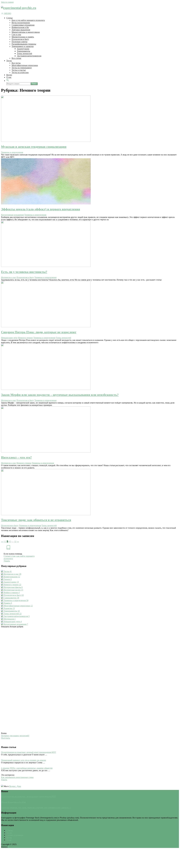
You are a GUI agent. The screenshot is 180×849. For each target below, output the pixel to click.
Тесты (9, 60)
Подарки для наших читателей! (15, 736)
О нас (8, 77)
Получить (5, 738)
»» (18, 541)
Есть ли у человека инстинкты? (24, 272)
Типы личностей (24, 53)
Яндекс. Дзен (15, 786)
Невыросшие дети (9, 338)
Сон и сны (16, 34)
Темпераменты (23, 51)
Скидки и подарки (14, 835)
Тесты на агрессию (20, 72)
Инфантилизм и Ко (20, 27)
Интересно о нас (8, 277)
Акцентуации (23, 49)
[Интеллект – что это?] (90, 429)
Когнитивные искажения (12, 215)
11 (15, 541)
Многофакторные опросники (25, 65)
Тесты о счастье (19, 70)
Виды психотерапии (21, 22)
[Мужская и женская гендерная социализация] (90, 119)
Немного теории (25, 338)
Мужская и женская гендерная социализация (33, 146)
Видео (9, 75)
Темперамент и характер (23, 46)
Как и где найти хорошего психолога (28, 20)
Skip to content (7, 2)
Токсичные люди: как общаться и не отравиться (36, 520)
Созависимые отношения (23, 25)
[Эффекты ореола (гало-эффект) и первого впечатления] (90, 181)
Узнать (7, 561)
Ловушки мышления (21, 30)
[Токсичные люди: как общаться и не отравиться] (90, 492)
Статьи (9, 18)
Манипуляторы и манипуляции (26, 32)
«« (2, 541)
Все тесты (16, 63)
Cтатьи (9, 830)
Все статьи (16, 58)
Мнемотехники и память (23, 37)
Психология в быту (20, 39)
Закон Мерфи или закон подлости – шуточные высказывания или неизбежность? (60, 394)
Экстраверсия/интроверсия (29, 56)
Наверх (4, 847)
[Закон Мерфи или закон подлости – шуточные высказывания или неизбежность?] (90, 367)
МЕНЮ (7, 13)
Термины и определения (12, 152)
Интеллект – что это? (16, 457)
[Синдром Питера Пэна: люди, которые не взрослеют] (90, 304)
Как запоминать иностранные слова (17, 777)
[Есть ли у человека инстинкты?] (90, 244)
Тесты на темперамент (22, 68)
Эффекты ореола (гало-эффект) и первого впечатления (40, 209)
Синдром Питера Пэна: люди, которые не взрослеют (38, 332)
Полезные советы (19, 41)
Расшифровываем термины (24, 44)
